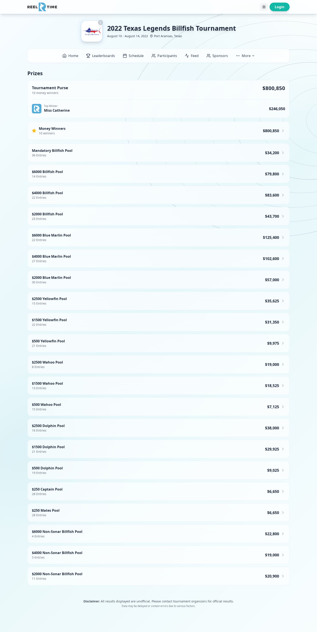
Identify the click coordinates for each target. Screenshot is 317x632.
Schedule (136, 55)
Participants (167, 55)
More (246, 55)
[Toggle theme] (264, 7)
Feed (195, 55)
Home (73, 55)
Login (279, 7)
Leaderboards (103, 55)
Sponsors (220, 55)
